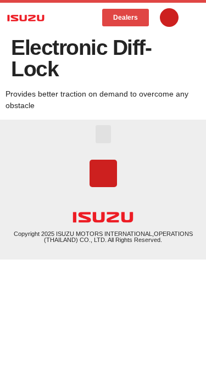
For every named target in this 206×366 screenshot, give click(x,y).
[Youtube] (169, 17)
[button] (84, 18)
